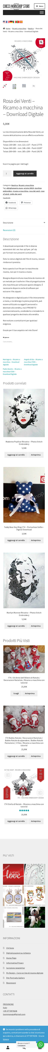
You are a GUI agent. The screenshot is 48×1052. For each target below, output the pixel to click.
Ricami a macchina (19, 28)
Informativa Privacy (15, 963)
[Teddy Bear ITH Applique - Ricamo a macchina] (34, 917)
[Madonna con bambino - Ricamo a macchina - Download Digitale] (34, 874)
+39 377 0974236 (10, 1011)
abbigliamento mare (14, 188)
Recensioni (11, 983)
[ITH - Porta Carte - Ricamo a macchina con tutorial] (13, 917)
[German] (11, 22)
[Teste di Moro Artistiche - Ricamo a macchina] (34, 895)
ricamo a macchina (20, 191)
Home (8, 28)
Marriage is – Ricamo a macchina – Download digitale (11, 362)
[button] (41, 42)
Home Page (11, 958)
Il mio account (8, 1047)
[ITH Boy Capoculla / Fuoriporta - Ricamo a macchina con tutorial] (13, 895)
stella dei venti (16, 194)
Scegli (16, 693)
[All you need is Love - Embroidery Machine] (13, 874)
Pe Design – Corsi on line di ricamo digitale (24, 973)
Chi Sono (10, 948)
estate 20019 (29, 188)
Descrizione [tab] (8, 222)
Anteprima (36, 454)
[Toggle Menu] (42, 12)
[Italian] (14, 22)
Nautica (31, 28)
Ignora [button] (6, 1039)
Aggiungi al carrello (25, 173)
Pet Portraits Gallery (15, 978)
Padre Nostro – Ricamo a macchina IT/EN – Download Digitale (12, 371)
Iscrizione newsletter (15, 968)
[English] (4, 22)
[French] (8, 22)
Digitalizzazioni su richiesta (18, 953)
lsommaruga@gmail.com (14, 1014)
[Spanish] (21, 22)
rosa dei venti (34, 191)
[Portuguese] (18, 22)
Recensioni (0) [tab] (9, 230)
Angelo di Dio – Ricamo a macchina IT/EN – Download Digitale (33, 362)
